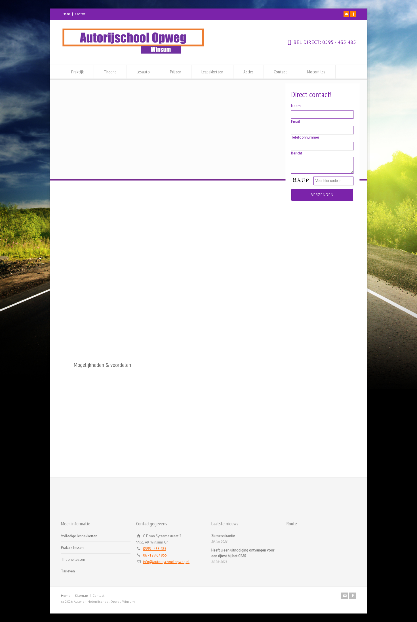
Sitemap (81, 595)
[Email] (346, 14)
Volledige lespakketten (79, 536)
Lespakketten (212, 72)
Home (67, 14)
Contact (80, 14)
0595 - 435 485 (338, 42)
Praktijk (77, 72)
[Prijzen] (246, 238)
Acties (248, 72)
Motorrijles (316, 72)
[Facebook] (353, 14)
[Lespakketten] (321, 238)
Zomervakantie (223, 535)
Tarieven (68, 571)
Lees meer (96, 336)
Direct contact (330, 492)
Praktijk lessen (72, 547)
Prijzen (175, 72)
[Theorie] (171, 238)
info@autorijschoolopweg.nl (166, 561)
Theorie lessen (73, 559)
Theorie (110, 72)
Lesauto (143, 72)
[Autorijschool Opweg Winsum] (133, 54)
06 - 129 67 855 (155, 555)
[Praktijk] (96, 238)
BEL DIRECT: (307, 42)
